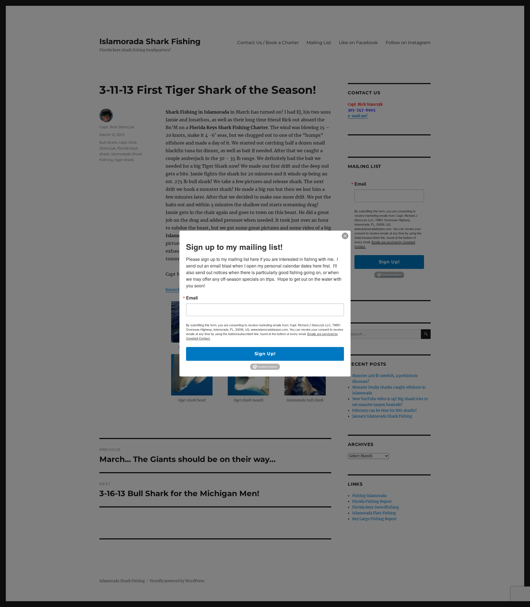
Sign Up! (265, 353)
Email (192, 298)
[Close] (345, 235)
